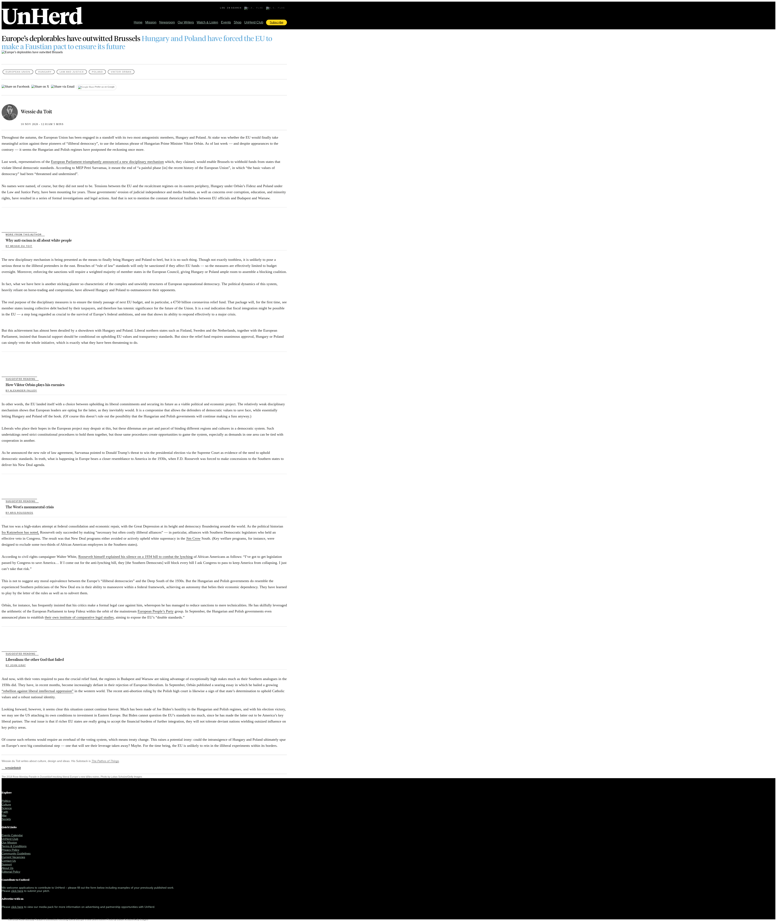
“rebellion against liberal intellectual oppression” (37, 691)
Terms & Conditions (14, 846)
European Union (18, 72)
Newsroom (167, 22)
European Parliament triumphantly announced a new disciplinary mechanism (107, 162)
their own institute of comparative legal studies (79, 617)
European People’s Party (156, 611)
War (4, 815)
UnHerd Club (253, 22)
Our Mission (9, 842)
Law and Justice (72, 72)
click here (17, 890)
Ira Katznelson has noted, (20, 532)
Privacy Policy (10, 849)
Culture (6, 804)
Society (6, 819)
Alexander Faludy (21, 390)
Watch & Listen (207, 22)
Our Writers (186, 22)
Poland (97, 72)
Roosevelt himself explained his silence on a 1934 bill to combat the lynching (135, 557)
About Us (7, 868)
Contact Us (9, 860)
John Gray (16, 665)
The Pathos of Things (105, 761)
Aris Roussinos (19, 512)
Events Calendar (12, 835)
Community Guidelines (16, 853)
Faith (5, 811)
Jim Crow (193, 538)
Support (7, 864)
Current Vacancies (13, 857)
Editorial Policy (11, 871)
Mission (150, 22)
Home (138, 22)
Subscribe (276, 22)
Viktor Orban (121, 72)
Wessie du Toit (36, 111)
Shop (237, 22)
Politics (6, 800)
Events (226, 22)
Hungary (45, 72)
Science (7, 808)
